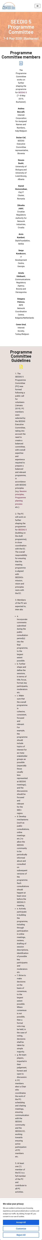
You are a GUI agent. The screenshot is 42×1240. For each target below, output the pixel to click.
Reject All (21, 1235)
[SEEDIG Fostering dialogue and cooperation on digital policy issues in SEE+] (9, 6)
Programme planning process (20, 500)
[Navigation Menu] (37, 6)
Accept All (21, 1222)
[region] (21, 1220)
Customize (21, 1228)
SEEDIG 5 (22, 92)
